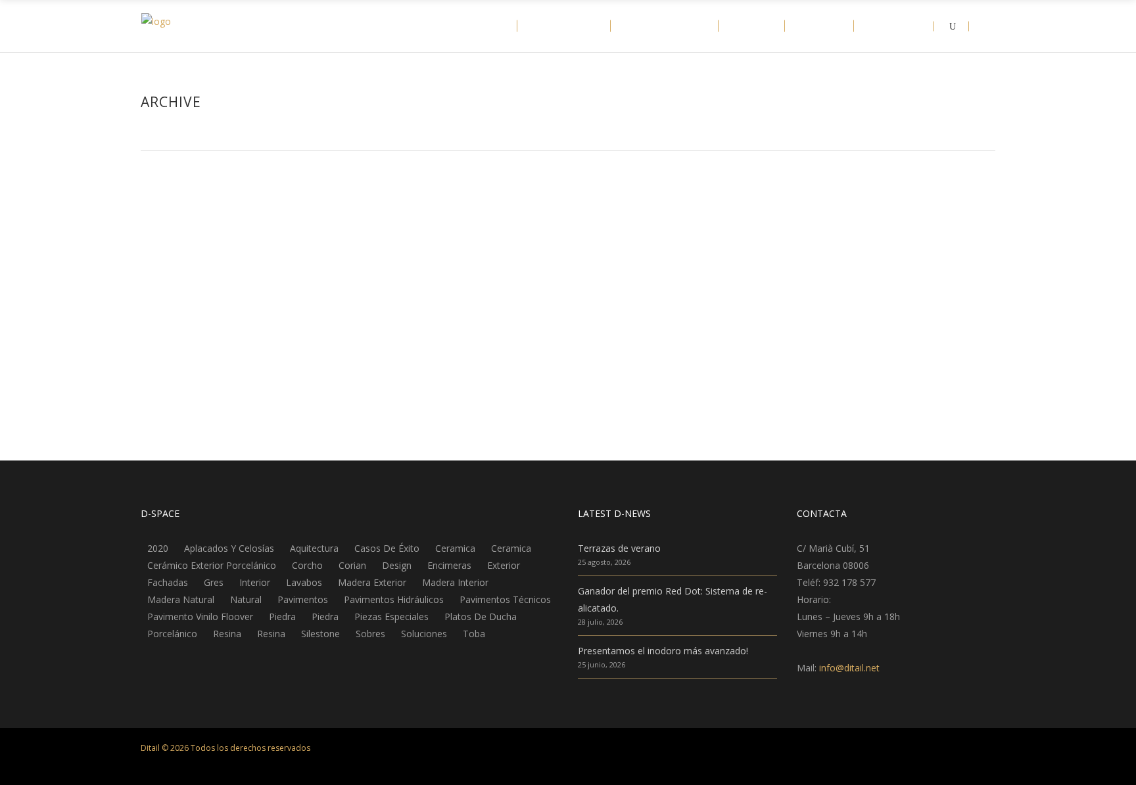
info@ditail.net (849, 668)
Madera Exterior (372, 583)
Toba (474, 634)
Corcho (307, 566)
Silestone (320, 634)
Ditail (163, 246)
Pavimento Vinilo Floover (200, 617)
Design (397, 566)
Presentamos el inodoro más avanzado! (663, 650)
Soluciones (424, 634)
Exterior (503, 566)
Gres (214, 583)
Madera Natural (180, 600)
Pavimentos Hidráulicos (394, 600)
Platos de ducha (480, 617)
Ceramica (455, 548)
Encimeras (182, 226)
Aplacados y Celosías (229, 548)
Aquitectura (314, 548)
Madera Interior (455, 583)
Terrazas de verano (619, 548)
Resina (227, 634)
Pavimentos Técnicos (505, 600)
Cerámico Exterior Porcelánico (211, 566)
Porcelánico (172, 634)
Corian (352, 566)
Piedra (282, 617)
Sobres (370, 634)
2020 (157, 548)
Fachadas (167, 583)
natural (246, 600)
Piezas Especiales (391, 617)
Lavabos (304, 583)
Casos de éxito (386, 548)
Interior (254, 583)
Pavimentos (302, 600)
